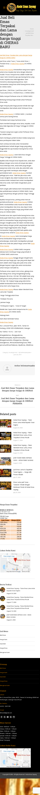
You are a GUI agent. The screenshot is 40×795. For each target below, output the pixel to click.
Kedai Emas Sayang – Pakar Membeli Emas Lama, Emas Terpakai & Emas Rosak (22, 435)
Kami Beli (3, 644)
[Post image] (5, 423)
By (25, 352)
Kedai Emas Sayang (17, 64)
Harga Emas (3, 648)
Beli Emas (3, 635)
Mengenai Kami (5, 652)
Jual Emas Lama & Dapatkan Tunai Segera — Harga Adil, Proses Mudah (22, 472)
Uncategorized (13, 352)
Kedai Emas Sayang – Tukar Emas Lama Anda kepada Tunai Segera (23, 422)
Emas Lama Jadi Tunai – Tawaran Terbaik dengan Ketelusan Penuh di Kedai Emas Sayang (23, 486)
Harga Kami (3, 639)
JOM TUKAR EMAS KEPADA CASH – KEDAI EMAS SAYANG (23, 459)
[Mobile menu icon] (4, 7)
